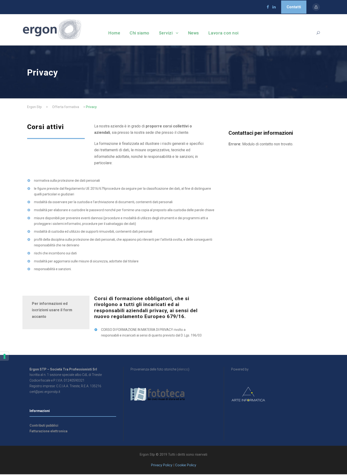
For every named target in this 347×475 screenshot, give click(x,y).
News (193, 32)
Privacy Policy (161, 465)
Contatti (294, 7)
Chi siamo (139, 32)
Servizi (166, 32)
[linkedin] (274, 7)
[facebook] (268, 7)
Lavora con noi (223, 32)
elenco (183, 369)
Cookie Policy (185, 465)
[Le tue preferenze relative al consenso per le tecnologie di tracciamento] (4, 356)
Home (114, 32)
